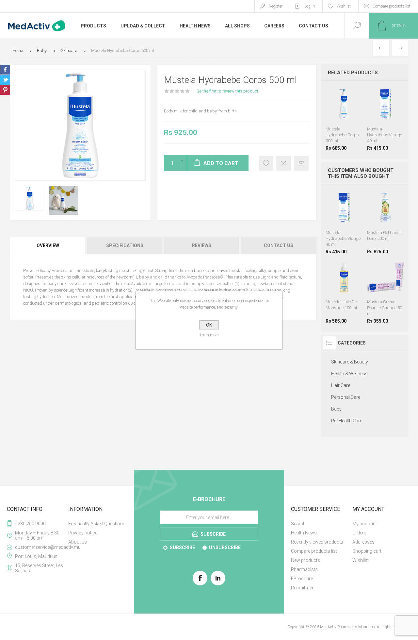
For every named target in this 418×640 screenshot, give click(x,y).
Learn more (209, 335)
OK (209, 325)
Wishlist (360, 560)
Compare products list (391, 6)
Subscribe (182, 547)
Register (275, 6)
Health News (304, 532)
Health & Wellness (349, 373)
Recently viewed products (317, 542)
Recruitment (303, 587)
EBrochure (302, 578)
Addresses (363, 542)
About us (77, 542)
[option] (30, 198)
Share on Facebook (5, 70)
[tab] (48, 245)
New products (305, 560)
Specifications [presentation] (124, 245)
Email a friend (301, 163)
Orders (359, 532)
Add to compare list (283, 163)
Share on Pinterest (5, 90)
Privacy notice (82, 532)
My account (364, 523)
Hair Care (340, 385)
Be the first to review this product (227, 91)
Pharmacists (304, 569)
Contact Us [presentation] (278, 245)
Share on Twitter (5, 80)
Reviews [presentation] (201, 245)
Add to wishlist (266, 163)
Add (350, 106)
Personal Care (345, 397)
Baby (336, 409)
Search (298, 523)
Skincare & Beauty (349, 361)
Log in (309, 6)
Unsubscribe (225, 547)
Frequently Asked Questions (96, 523)
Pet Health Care (346, 420)
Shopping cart (366, 551)
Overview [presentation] (48, 245)
